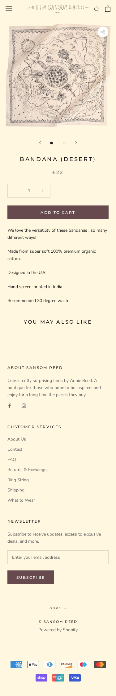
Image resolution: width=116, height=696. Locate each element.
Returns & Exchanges (28, 470)
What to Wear (21, 500)
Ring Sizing (18, 480)
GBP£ (55, 608)
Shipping (15, 490)
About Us (16, 439)
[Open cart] (107, 9)
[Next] (76, 142)
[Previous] (40, 142)
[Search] (97, 8)
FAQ (11, 459)
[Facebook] (9, 405)
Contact (14, 449)
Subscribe (30, 577)
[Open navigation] (9, 8)
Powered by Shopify (58, 630)
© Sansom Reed (58, 621)
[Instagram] (24, 405)
